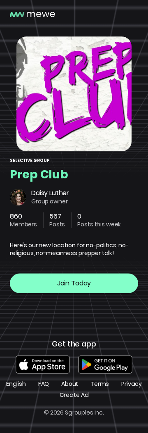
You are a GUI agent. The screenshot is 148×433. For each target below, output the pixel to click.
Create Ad (74, 395)
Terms (99, 384)
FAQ (43, 384)
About (69, 384)
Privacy (131, 384)
